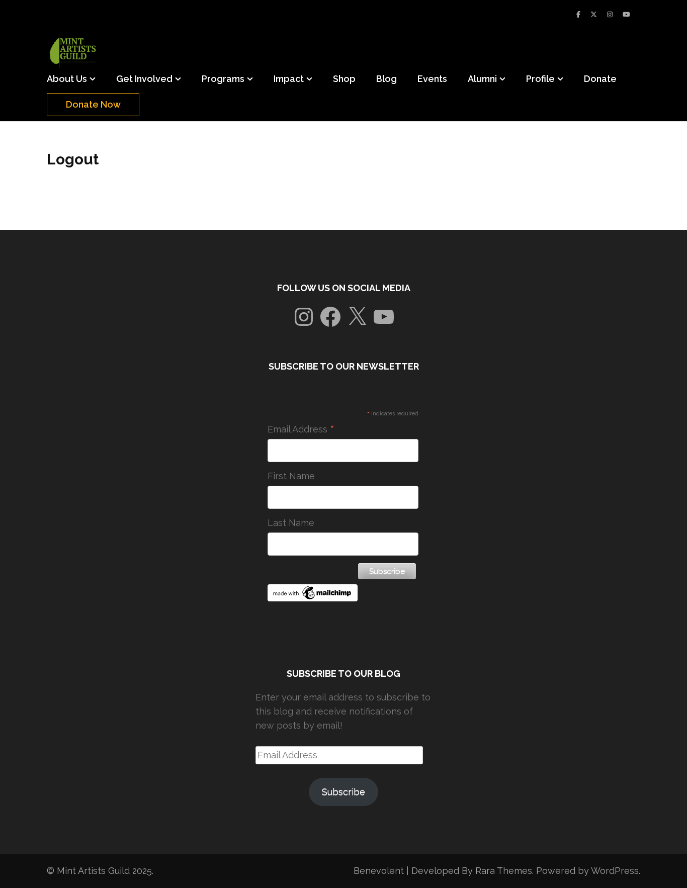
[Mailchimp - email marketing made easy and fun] (313, 598)
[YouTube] (626, 14)
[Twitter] (593, 14)
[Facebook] (578, 14)
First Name (291, 476)
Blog (386, 78)
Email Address (301, 429)
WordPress (615, 870)
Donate (600, 78)
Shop (344, 78)
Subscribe (343, 791)
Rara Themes (503, 870)
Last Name (291, 522)
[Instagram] (610, 14)
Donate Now (93, 104)
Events (432, 78)
